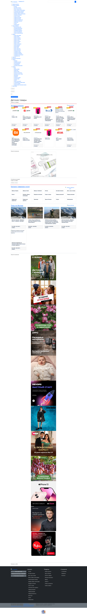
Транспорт (30, 595)
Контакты (63, 575)
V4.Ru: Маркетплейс (18, 571)
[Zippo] (43, 343)
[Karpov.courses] (43, 518)
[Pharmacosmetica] (43, 164)
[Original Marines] (43, 292)
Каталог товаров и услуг (20, 186)
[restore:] (43, 493)
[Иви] (43, 443)
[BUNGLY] (43, 267)
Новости (46, 581)
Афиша (46, 579)
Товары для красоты (32, 593)
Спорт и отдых (31, 585)
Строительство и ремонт (33, 587)
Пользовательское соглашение (16, 606)
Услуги (29, 597)
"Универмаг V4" (26, 603)
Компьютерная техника (33, 579)
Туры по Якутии (17, 205)
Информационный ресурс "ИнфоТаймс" (19, 573)
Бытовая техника (31, 573)
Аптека (29, 571)
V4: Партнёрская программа (19, 575)
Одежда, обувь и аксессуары (34, 581)
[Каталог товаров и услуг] (70, 188)
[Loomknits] (43, 368)
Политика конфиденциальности (28, 606)
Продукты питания (32, 583)
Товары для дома (31, 591)
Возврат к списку (14, 182)
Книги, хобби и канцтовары (33, 577)
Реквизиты (64, 573)
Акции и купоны (17, 106)
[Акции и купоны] (70, 105)
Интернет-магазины (49, 577)
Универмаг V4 (21, 1)
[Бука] (43, 543)
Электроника (30, 599)
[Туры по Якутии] (70, 205)
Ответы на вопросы (49, 583)
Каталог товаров (48, 575)
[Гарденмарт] (43, 317)
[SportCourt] (43, 418)
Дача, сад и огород (32, 575)
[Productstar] (43, 393)
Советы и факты (48, 585)
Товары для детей (31, 589)
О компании (64, 571)
